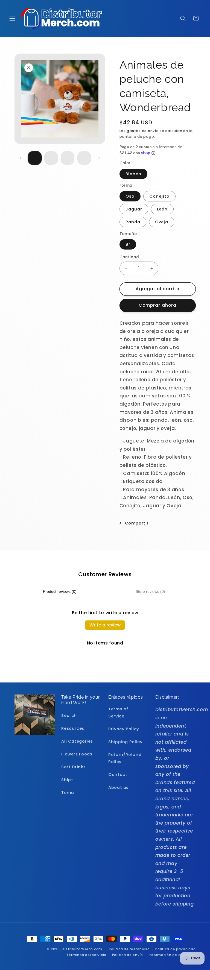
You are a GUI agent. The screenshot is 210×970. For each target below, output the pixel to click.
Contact (117, 774)
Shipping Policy (125, 742)
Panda (133, 222)
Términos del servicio (86, 955)
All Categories (77, 741)
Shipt (67, 780)
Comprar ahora (157, 305)
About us (118, 787)
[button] (12, 18)
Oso (130, 196)
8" (128, 244)
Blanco (133, 174)
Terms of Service (118, 712)
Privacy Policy (123, 729)
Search (69, 715)
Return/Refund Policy (124, 758)
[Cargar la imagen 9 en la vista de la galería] (84, 158)
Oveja (161, 222)
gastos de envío (143, 130)
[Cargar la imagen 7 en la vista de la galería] (51, 158)
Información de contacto (172, 955)
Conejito (159, 196)
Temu (67, 792)
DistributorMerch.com (82, 949)
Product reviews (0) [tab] (60, 591)
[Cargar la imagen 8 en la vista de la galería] (67, 158)
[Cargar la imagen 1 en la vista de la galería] (35, 158)
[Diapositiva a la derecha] (99, 158)
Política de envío (127, 955)
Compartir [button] (137, 523)
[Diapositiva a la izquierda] (20, 158)
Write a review (105, 625)
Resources (72, 728)
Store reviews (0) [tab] (150, 591)
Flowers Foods (76, 754)
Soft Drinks (73, 767)
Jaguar (134, 209)
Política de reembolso (129, 949)
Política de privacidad (175, 949)
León (162, 209)
